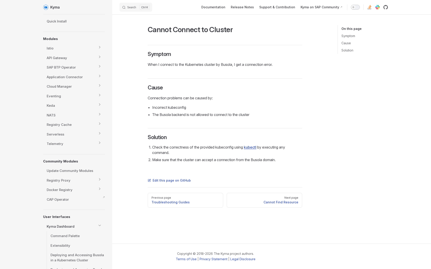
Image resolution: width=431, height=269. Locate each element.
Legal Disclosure (242, 259)
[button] (99, 47)
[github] (386, 7)
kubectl (250, 147)
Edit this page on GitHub (172, 180)
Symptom (348, 36)
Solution (347, 50)
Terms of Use (186, 259)
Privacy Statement (213, 259)
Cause (346, 43)
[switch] (355, 7)
